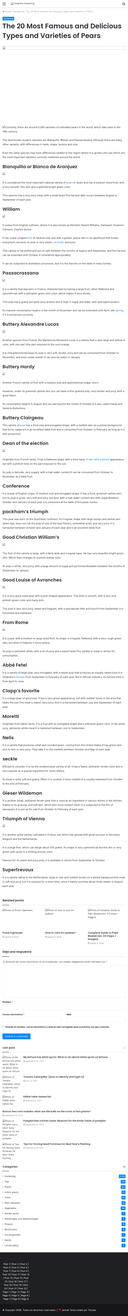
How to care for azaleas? (60, 932)
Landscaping (11, 1245)
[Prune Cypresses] (21, 919)
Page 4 (6, 1295)
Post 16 (13, 1281)
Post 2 (15, 1264)
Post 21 (12, 1288)
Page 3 (24, 1292)
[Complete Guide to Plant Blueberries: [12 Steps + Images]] (107, 919)
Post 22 (22, 1288)
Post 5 (15, 1267)
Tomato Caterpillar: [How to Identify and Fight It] (53, 1077)
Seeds (7, 1240)
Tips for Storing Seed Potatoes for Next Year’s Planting (56, 1144)
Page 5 (15, 1295)
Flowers (8, 1224)
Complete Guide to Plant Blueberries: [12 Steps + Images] (103, 936)
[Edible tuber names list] (11, 1101)
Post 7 (7, 1271)
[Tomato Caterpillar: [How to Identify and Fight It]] (11, 1084)
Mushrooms (10, 1229)
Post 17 (22, 1281)
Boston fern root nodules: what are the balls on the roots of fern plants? (46, 1111)
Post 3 (23, 1264)
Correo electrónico (13, 1014)
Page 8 (16, 1299)
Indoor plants (11, 1192)
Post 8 (15, 1271)
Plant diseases (12, 1203)
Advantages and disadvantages (21, 1218)
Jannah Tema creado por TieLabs (79, 1310)
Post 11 (16, 1274)
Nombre (7, 1002)
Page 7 (6, 1299)
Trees (7, 1197)
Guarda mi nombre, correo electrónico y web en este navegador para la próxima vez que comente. (57, 1027)
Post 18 (8, 1285)
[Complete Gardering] (22, 3)
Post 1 (7, 1264)
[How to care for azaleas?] (64, 919)
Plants (7, 1187)
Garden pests (11, 1213)
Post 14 (18, 1278)
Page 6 (24, 1295)
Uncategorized (12, 1234)
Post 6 (24, 1267)
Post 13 (8, 1278)
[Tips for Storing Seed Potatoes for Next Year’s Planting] (11, 1151)
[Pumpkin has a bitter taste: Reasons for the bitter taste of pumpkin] (11, 1129)
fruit (29, 237)
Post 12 (25, 1274)
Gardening (18, 11)
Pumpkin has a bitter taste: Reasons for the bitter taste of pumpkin (64, 1120)
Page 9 (25, 1299)
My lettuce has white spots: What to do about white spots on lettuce (65, 1057)
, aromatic (58, 242)
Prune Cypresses (12, 932)
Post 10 (6, 1274)
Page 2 (15, 1292)
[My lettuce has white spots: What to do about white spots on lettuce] (11, 1064)
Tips (6, 1181)
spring (119, 310)
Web (68, 1014)
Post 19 (17, 1285)
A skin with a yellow (97, 459)
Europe (20, 677)
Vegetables (10, 1208)
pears (69, 182)
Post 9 (24, 1271)
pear (22, 425)
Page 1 (6, 1292)
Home (7, 11)
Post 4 (6, 1267)
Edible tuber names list (37, 1096)
